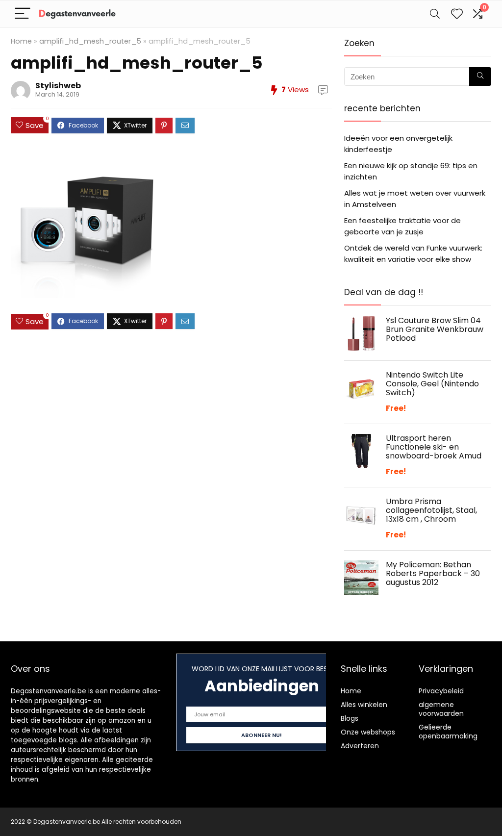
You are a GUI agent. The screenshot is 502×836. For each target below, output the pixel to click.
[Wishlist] (457, 14)
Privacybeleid (441, 691)
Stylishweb (58, 85)
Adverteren (360, 746)
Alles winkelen (364, 704)
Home (21, 41)
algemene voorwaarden (441, 709)
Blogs (349, 718)
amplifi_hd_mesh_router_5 (90, 41)
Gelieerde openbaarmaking (448, 731)
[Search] (435, 14)
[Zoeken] (480, 76)
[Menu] (22, 14)
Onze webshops (368, 732)
